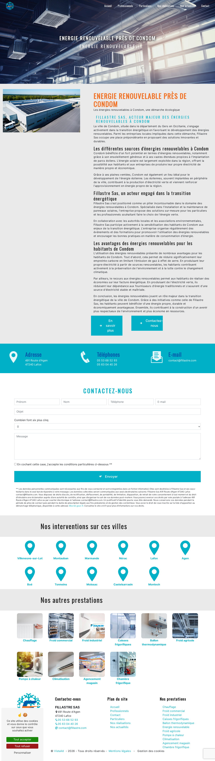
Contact (205, 6)
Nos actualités (187, 6)
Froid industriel (172, 715)
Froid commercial (174, 711)
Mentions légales (120, 751)
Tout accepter (22, 739)
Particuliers (145, 6)
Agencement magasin (176, 743)
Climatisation (171, 739)
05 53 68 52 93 (107, 360)
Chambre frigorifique (176, 747)
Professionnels (125, 6)
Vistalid (59, 751)
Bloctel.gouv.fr (76, 505)
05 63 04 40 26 (107, 364)
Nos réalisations (165, 6)
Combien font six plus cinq (31, 420)
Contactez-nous (154, 323)
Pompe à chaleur (173, 735)
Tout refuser (22, 746)
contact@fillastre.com (182, 360)
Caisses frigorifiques (176, 719)
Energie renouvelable (176, 727)
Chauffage (169, 707)
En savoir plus (110, 325)
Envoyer (111, 476)
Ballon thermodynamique (178, 723)
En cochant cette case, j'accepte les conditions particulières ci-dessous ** (64, 464)
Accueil (108, 6)
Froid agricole (171, 731)
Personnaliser (22, 752)
